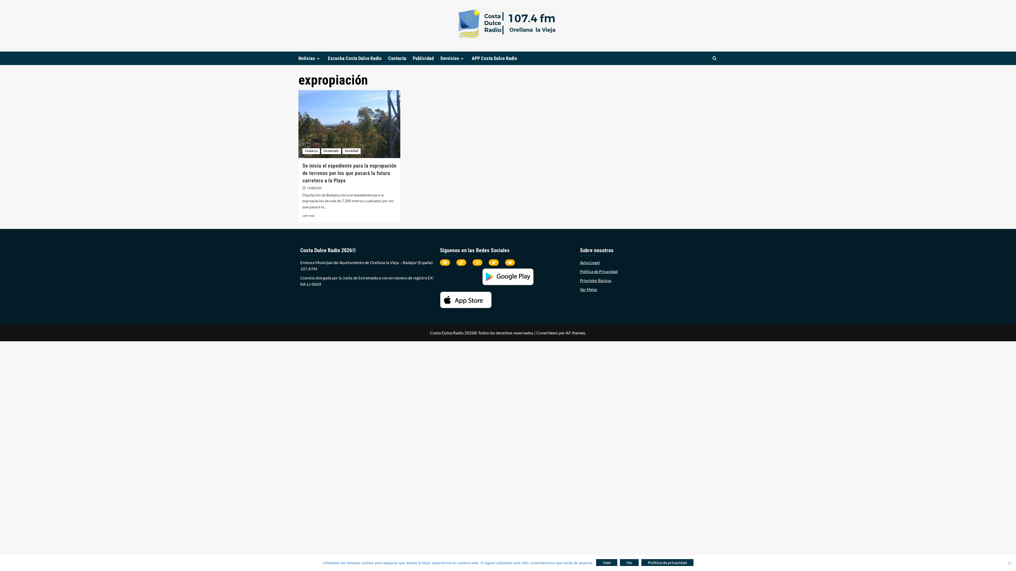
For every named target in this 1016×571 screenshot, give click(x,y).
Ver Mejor (588, 289)
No (629, 562)
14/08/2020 (314, 188)
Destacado (331, 151)
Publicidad (423, 58)
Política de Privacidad (599, 271)
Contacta (397, 58)
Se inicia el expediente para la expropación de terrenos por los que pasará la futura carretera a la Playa (349, 173)
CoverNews (547, 332)
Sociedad (351, 151)
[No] (1009, 563)
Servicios (449, 58)
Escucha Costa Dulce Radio (355, 58)
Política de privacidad (667, 562)
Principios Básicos (595, 280)
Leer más (308, 216)
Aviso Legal (590, 262)
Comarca (311, 151)
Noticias (306, 58)
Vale (607, 562)
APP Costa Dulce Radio (494, 58)
